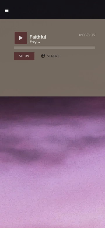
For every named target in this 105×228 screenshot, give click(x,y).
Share (53, 56)
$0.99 (24, 56)
